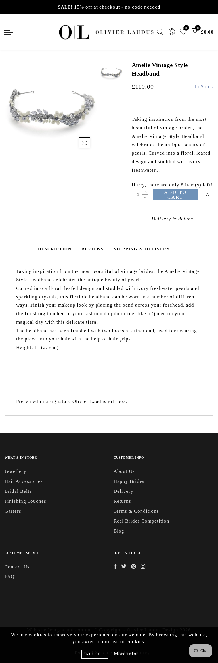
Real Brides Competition (141, 521)
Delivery (123, 491)
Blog (119, 531)
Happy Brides (129, 481)
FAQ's (11, 576)
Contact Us (17, 567)
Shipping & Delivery (142, 249)
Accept (95, 654)
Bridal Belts (18, 491)
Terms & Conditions (136, 511)
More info (125, 653)
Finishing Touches (25, 501)
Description (55, 249)
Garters (13, 511)
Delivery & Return (172, 218)
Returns (122, 501)
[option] (51, 107)
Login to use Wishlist (207, 194)
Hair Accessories (24, 481)
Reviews (92, 249)
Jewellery (15, 471)
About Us (124, 471)
